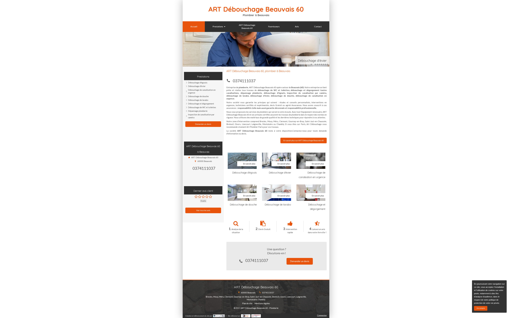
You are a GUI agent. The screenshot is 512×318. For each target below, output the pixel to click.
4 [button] (317, 64)
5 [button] (319, 64)
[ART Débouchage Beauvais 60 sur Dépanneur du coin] (256, 315)
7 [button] (323, 64)
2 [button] (313, 64)
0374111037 (244, 80)
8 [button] (325, 64)
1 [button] (311, 64)
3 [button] (315, 64)
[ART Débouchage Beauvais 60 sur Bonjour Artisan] (246, 315)
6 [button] (321, 64)
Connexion (322, 315)
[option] (256, 49)
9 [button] (327, 64)
